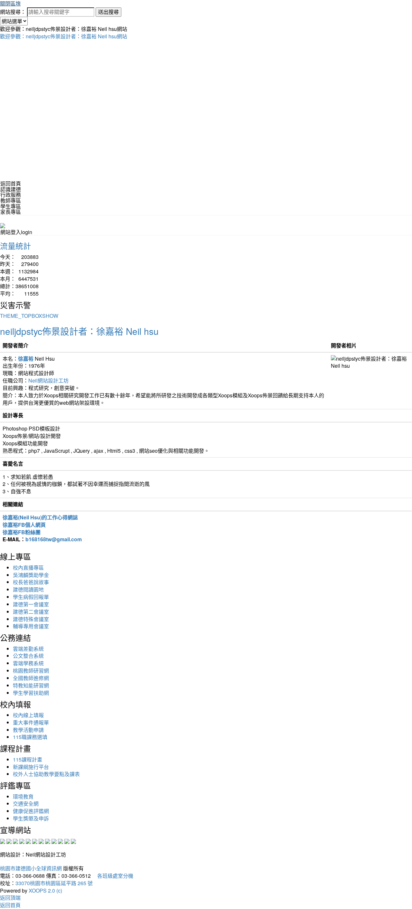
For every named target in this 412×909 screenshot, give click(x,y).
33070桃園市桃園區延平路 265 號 (54, 883)
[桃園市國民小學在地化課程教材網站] (9, 840)
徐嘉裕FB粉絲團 (22, 532)
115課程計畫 (27, 759)
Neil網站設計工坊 (48, 380)
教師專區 (10, 200)
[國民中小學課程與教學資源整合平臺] (67, 840)
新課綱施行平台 (31, 767)
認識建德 (10, 189)
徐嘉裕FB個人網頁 (24, 524)
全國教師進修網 (31, 678)
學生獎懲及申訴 (31, 818)
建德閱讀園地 (28, 589)
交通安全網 (26, 803)
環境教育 (23, 796)
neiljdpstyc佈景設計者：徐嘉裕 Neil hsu (79, 331)
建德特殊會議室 (31, 619)
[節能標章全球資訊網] (34, 840)
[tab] (206, 189)
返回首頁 (10, 183)
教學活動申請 (28, 730)
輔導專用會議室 (31, 626)
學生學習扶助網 (31, 692)
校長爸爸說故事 (31, 582)
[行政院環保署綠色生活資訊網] (21, 840)
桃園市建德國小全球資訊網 (31, 868)
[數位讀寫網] (47, 840)
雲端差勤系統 (28, 648)
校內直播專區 (28, 567)
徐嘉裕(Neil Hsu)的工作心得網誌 (40, 517)
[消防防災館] (28, 840)
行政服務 (10, 194)
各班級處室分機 (112, 875)
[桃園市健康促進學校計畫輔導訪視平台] (73, 840)
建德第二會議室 (31, 611)
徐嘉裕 (25, 358)
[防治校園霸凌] (41, 840)
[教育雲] (54, 840)
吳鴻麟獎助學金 (31, 575)
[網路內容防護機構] (15, 840)
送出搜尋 (108, 11)
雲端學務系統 (28, 663)
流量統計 (15, 245)
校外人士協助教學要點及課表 (46, 774)
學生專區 (10, 206)
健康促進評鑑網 (31, 811)
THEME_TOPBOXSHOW (29, 315)
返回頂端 (10, 897)
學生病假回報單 (31, 597)
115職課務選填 (30, 737)
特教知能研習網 (31, 685)
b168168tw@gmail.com (53, 539)
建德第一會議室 (31, 604)
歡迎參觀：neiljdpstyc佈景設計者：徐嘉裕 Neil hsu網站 (63, 36)
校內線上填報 (28, 715)
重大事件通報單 (31, 722)
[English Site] (2, 225)
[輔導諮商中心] (60, 840)
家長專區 (10, 211)
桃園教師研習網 (31, 670)
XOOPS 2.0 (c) (45, 890)
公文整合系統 (28, 655)
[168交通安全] (2, 840)
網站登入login (16, 232)
